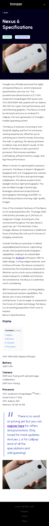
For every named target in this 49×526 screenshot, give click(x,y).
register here (15, 426)
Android (7, 37)
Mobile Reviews (22, 37)
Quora (24, 521)
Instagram (24, 511)
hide (18, 330)
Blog (6, 13)
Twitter (24, 516)
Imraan (16, 4)
